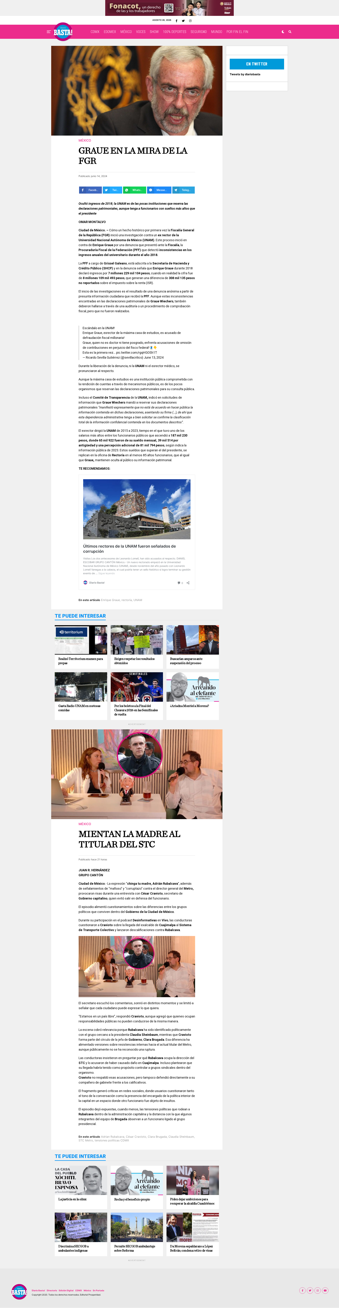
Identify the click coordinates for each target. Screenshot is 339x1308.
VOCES (140, 32)
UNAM (137, 600)
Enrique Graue (110, 600)
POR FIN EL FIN (237, 32)
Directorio (52, 1290)
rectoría (126, 600)
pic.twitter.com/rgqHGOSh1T (136, 352)
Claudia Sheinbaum (181, 1136)
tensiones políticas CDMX (112, 1140)
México (87, 1290)
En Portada (98, 1290)
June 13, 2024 (153, 357)
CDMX (95, 32)
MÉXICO (126, 32)
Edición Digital (66, 1290)
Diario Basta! (38, 1290)
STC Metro (86, 1140)
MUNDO (216, 32)
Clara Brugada (157, 1136)
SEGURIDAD (199, 32)
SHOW (154, 32)
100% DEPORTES (174, 32)
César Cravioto (136, 1136)
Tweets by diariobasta (245, 74)
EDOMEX (110, 32)
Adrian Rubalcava (112, 1136)
